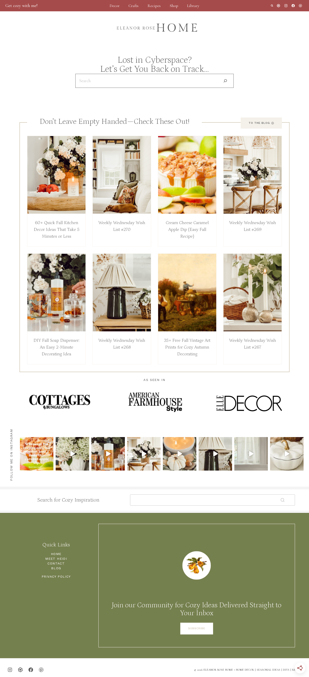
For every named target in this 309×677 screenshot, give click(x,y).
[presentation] (56, 175)
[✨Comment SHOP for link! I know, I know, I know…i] (251, 454)
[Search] (225, 80)
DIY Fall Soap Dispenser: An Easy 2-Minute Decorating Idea (56, 347)
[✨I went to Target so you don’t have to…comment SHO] (215, 454)
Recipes (154, 5)
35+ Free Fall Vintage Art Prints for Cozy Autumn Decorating (187, 347)
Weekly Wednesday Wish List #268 (121, 344)
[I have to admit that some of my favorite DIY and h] (179, 454)
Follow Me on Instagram (11, 455)
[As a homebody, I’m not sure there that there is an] (72, 454)
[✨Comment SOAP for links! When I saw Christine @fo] (108, 454)
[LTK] (278, 5)
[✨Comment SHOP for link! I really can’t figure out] (287, 454)
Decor (115, 5)
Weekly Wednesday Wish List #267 (252, 344)
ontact (57, 563)
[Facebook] (293, 5)
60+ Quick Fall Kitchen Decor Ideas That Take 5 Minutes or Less (56, 229)
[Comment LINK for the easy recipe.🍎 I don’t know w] (36, 454)
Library (193, 5)
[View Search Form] (272, 6)
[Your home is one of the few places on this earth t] (144, 454)
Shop (174, 5)
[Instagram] (286, 5)
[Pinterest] (300, 5)
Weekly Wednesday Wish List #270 (121, 226)
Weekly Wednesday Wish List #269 (252, 226)
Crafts (133, 5)
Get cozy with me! (21, 5)
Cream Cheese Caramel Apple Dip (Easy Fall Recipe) (187, 229)
